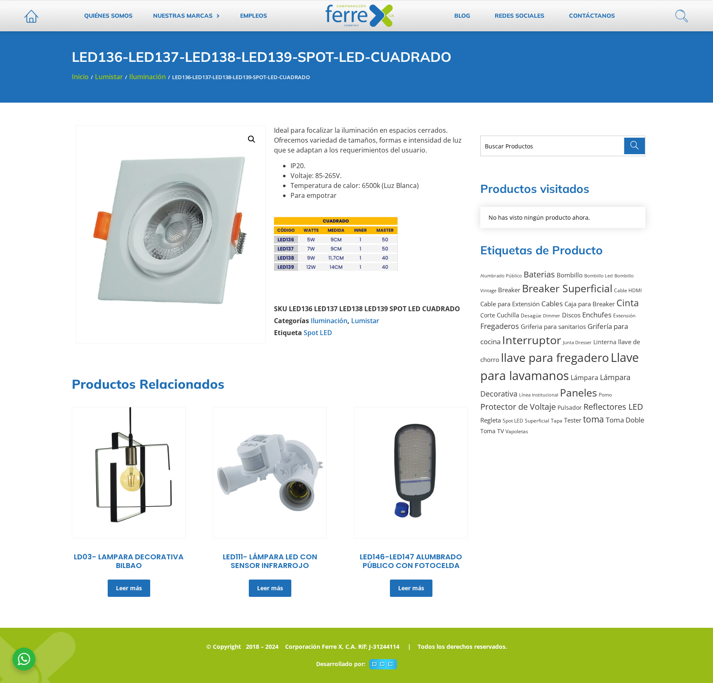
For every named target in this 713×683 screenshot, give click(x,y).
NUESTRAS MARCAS (182, 15)
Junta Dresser (577, 342)
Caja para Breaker (589, 304)
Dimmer (551, 316)
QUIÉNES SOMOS (108, 15)
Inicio (80, 76)
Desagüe (531, 315)
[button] (251, 139)
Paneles (578, 392)
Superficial (537, 420)
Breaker (509, 290)
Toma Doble (625, 420)
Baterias (539, 274)
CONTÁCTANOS (592, 15)
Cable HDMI (628, 290)
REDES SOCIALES (519, 15)
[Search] (634, 146)
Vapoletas (516, 431)
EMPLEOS (253, 15)
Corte (487, 315)
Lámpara (584, 377)
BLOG (462, 15)
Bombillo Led (598, 276)
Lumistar (109, 76)
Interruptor (531, 339)
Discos (571, 314)
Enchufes (596, 314)
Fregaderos (499, 326)
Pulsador (569, 407)
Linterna (604, 342)
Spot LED (318, 332)
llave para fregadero (555, 357)
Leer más (129, 588)
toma (593, 419)
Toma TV (492, 431)
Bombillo (570, 275)
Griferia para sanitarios (553, 326)
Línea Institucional (538, 395)
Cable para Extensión (510, 304)
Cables (552, 303)
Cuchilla (508, 315)
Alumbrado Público (501, 276)
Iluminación (147, 76)
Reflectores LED (613, 406)
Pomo (605, 394)
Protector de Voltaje (518, 406)
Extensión (624, 315)
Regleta (490, 420)
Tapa (556, 420)
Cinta (627, 303)
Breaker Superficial (567, 288)
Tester (572, 420)
